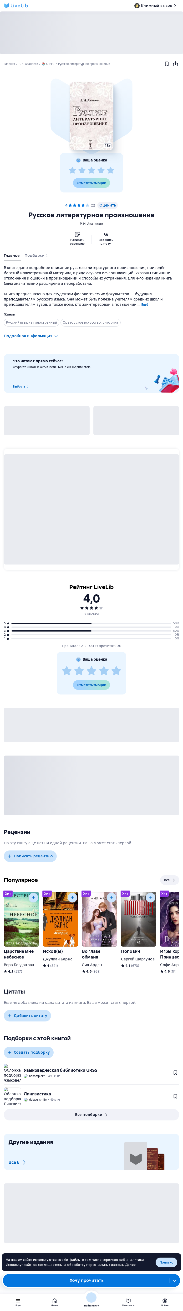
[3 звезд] (91, 170)
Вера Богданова (19, 964)
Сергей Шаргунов (138, 959)
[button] (91, 116)
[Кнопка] (33, 897)
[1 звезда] (72, 170)
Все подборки (88, 1114)
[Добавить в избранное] (167, 64)
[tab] (12, 256)
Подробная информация (28, 335)
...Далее (129, 1265)
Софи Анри (170, 964)
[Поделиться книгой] (175, 64)
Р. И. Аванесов (91, 224)
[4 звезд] (101, 170)
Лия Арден (92, 964)
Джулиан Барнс (57, 959)
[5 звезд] (110, 170)
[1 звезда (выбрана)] (70, 205)
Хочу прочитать (87, 1280)
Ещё (144, 304)
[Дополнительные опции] (174, 1280)
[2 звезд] (82, 170)
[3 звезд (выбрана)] (79, 205)
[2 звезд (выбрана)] (74, 205)
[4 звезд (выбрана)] (83, 205)
